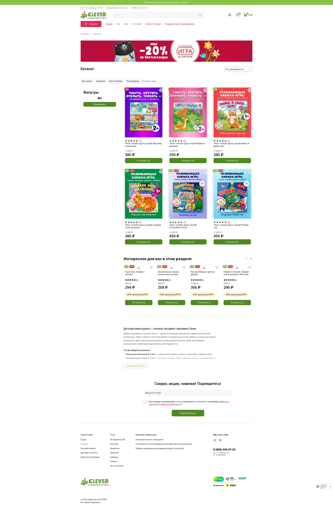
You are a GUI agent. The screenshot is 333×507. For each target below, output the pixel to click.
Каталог (84, 444)
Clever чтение (153, 23)
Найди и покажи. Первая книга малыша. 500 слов (236, 273)
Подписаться (188, 413)
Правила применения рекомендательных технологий (160, 448)
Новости (113, 461)
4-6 (126, 23)
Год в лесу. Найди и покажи (135, 273)
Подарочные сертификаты (180, 23)
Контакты (114, 444)
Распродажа (133, 81)
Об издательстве (117, 439)
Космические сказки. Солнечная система (168, 273)
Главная (85, 33)
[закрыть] (330, 486)
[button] (246, 258)
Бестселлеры (115, 81)
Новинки (100, 81)
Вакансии (114, 452)
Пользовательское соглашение (149, 439)
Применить (100, 104)
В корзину (137, 302)
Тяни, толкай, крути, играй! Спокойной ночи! (183, 226)
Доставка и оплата (89, 452)
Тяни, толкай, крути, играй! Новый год (231, 226)
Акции (109, 23)
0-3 (118, 23)
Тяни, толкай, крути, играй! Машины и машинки (143, 144)
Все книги (87, 81)
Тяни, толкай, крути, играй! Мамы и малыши (187, 144)
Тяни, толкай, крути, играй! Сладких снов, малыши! (143, 226)
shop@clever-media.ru (117, 7)
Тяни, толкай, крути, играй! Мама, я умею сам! (231, 144)
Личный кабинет (88, 448)
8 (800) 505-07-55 (140, 7)
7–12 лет (136, 23)
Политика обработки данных (323, 486)
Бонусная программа (90, 457)
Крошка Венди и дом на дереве (203, 273)
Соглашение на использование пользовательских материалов (164, 444)
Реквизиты (115, 448)
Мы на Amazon (116, 466)
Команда (114, 457)
